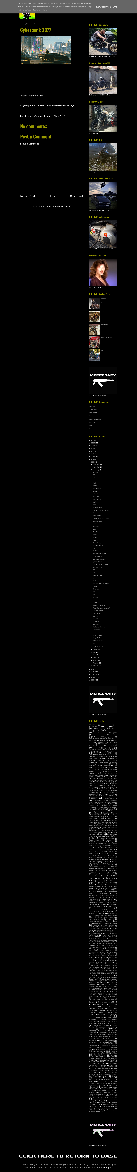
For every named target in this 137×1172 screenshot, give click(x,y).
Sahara (98, 999)
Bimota (113, 753)
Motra (100, 943)
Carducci (93, 778)
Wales (110, 1089)
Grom (96, 856)
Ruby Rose (114, 996)
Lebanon (113, 904)
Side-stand (100, 1012)
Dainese (113, 800)
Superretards (104, 1045)
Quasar (113, 977)
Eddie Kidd (108, 822)
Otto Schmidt (113, 959)
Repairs (104, 982)
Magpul (112, 913)
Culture (111, 796)
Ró (101, 988)
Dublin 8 (101, 818)
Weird (106, 1092)
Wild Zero (96, 475)
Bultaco (99, 769)
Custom (93, 798)
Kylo (94, 570)
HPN (103, 870)
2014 (93, 677)
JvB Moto (101, 892)
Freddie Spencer (94, 842)
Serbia (109, 1008)
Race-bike (93, 979)
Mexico (106, 928)
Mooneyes (92, 936)
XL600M (101, 1102)
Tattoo (114, 1053)
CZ (94, 800)
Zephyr (99, 1108)
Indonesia (95, 883)
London (105, 908)
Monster (104, 935)
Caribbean (100, 778)
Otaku (104, 959)
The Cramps (101, 1058)
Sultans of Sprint (95, 1043)
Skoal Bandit (111, 1017)
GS (102, 856)
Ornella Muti (97, 959)
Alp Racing (98, 738)
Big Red (95, 502)
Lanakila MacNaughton (107, 901)
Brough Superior (94, 764)
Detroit (94, 807)
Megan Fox (97, 923)
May (94, 655)
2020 (93, 456)
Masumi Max (103, 917)
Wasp (99, 1092)
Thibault (101, 1060)
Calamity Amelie (109, 772)
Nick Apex (98, 954)
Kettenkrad (92, 895)
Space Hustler (97, 499)
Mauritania (92, 921)
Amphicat (110, 738)
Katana (114, 892)
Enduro (105, 827)
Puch (99, 975)
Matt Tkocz (93, 919)
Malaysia (103, 915)
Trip (101, 1070)
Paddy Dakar (102, 960)
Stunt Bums (102, 1040)
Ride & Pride (113, 986)
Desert (105, 806)
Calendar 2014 (94, 773)
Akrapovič (112, 737)
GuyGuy (99, 857)
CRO (96, 796)
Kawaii (96, 894)
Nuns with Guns (97, 567)
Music (91, 949)
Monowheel (94, 935)
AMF (104, 738)
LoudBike (98, 910)
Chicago (108, 783)
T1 (93, 1051)
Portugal (91, 969)
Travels (98, 1068)
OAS (105, 957)
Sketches (101, 1017)
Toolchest (103, 1065)
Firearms (101, 834)
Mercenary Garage (110, 923)
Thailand (91, 1058)
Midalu (99, 930)
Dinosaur (104, 811)
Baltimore (100, 749)
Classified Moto (104, 789)
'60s (93, 727)
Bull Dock (111, 768)
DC (95, 804)
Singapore (104, 1016)
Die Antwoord (99, 809)
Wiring (106, 1097)
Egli (98, 824)
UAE (101, 1076)
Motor (98, 942)
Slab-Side (92, 1019)
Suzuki (114, 1046)
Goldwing (92, 852)
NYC (99, 957)
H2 (104, 857)
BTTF (97, 766)
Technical (91, 1057)
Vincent (111, 1085)
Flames (107, 836)
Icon (108, 876)
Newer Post (27, 196)
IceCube (91, 876)
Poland (97, 967)
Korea (112, 897)
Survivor (95, 537)
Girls (96, 847)
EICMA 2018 (96, 621)
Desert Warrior (97, 507)
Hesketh (94, 865)
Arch (93, 742)
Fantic (91, 832)
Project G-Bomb (96, 970)
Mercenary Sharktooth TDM (108, 927)
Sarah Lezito (104, 1002)
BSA (112, 764)
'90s (115, 727)
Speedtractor (102, 1027)
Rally (92, 981)
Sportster (103, 1029)
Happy (111, 857)
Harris (108, 859)
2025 (93, 443)
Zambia (91, 1108)
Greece (91, 856)
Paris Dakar (107, 962)
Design (115, 805)
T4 (107, 1051)
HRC (110, 870)
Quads (106, 977)
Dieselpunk (110, 809)
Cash (94, 540)
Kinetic (112, 895)
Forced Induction (94, 840)
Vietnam (103, 1085)
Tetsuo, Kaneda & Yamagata (101, 564)
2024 (93, 445)
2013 (93, 680)
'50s (115, 725)
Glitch (94, 529)
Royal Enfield (93, 996)
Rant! (112, 981)
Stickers (102, 1032)
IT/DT (98, 884)
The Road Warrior (98, 610)
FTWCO (104, 842)
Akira (103, 737)
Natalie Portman (110, 950)
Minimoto (96, 597)
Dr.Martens (94, 816)
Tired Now (96, 532)
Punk (110, 975)
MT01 (102, 945)
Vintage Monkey (105, 1087)
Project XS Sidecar (111, 973)
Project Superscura (97, 973)
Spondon (91, 1029)
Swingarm (114, 1047)
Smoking (114, 1019)
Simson (112, 1014)
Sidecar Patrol (97, 488)
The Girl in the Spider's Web (101, 518)
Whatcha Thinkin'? (101, 1094)
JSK (96, 892)
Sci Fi (63, 116)
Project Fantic (113, 969)
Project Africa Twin (101, 969)
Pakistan (112, 960)
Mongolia (114, 933)
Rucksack (93, 998)
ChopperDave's (112, 785)
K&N (108, 892)
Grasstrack (105, 854)
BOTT (109, 760)
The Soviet (92, 1060)
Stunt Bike (92, 1040)
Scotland (112, 1004)
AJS (98, 737)
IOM (114, 883)
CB (104, 780)
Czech (99, 800)
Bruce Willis (105, 764)
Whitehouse (111, 1095)
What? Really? (97, 543)
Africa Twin (113, 735)
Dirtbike (114, 811)
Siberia (91, 1012)
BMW (115, 756)
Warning (91, 1092)
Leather (103, 904)
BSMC (90, 766)
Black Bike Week (99, 754)
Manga (91, 917)
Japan (99, 886)
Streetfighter (112, 1034)
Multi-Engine (103, 947)
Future (98, 843)
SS (93, 578)
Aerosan (104, 733)
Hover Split (96, 496)
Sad (90, 999)
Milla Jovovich (107, 930)
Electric (107, 825)
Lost (94, 594)
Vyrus (105, 1089)
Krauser (96, 899)
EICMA (110, 824)
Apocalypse (104, 740)
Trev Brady (107, 1068)
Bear (113, 749)
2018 (93, 462)
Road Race (108, 988)
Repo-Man (111, 982)
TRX (109, 1072)
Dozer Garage (113, 814)
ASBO (107, 742)
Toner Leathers (112, 1063)
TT (114, 1072)
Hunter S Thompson (111, 872)
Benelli (98, 751)
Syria (103, 1049)
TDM (95, 1055)
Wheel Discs (113, 1094)
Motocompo (111, 940)
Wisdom (114, 1097)
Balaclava (91, 749)
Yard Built (106, 1104)
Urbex (113, 1078)
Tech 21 (95, 619)
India (107, 881)
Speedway (111, 1027)
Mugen (91, 947)
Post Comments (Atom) (59, 206)
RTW (107, 996)
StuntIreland (102, 1042)
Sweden (96, 1047)
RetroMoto (112, 985)
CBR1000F (107, 782)
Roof (102, 994)
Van (90, 1082)
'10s (96, 725)
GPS (110, 852)
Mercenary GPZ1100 (100, 925)
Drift (115, 816)
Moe (99, 933)
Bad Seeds (97, 748)
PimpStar (107, 965)
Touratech (92, 1067)
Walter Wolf (111, 1090)
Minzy (107, 932)
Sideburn (91, 416)
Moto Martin (92, 940)
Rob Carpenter (112, 989)
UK (106, 1076)
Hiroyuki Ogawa (93, 866)
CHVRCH (92, 789)
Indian (115, 881)
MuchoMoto (110, 945)
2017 (93, 669)
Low (105, 910)
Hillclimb (112, 865)
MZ (90, 950)
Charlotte (95, 581)
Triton (106, 1070)
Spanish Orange (97, 562)
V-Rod (105, 1080)
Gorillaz (99, 852)
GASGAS (93, 845)
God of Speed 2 (97, 521)
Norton (104, 955)
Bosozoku (100, 760)
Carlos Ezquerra (97, 635)
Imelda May (100, 881)
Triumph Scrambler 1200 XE (101, 510)
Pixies (113, 965)
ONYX (90, 959)
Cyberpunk (39, 116)
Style (110, 1042)
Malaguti (97, 915)
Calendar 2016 (93, 775)
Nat (102, 950)
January (95, 665)
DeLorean (96, 589)
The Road (111, 1058)
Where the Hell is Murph (99, 1095)
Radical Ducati (113, 979)
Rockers (111, 991)
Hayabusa (105, 861)
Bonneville (110, 758)
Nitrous (112, 954)
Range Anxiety (102, 981)
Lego (104, 906)
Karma (102, 311)
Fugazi (112, 842)
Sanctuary (92, 1002)
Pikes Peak (99, 965)
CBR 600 (98, 782)
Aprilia (115, 740)
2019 (93, 459)
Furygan (91, 843)
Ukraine (114, 1076)
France (108, 840)
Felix (103, 832)
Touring (101, 1067)
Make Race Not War (99, 605)
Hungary (100, 872)
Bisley (90, 754)
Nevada (102, 952)
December (96, 464)
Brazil (94, 762)
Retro (101, 985)
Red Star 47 (96, 613)
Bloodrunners (95, 756)
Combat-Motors (112, 790)
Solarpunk (102, 1021)
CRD (90, 796)
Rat (90, 983)
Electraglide (99, 825)
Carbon (108, 777)
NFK (90, 425)
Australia (100, 746)
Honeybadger (103, 868)
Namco (95, 491)
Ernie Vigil (114, 827)
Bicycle (115, 751)
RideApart (95, 988)
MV (99, 949)
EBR (109, 820)
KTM (102, 899)
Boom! (95, 534)
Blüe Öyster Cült (105, 756)
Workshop (98, 1101)
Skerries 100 (92, 1017)
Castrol (108, 778)
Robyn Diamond (96, 991)
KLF (101, 897)
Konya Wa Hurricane (99, 638)
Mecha (106, 921)
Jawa (90, 888)
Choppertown (96, 787)
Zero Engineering (109, 1108)
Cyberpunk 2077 (98, 556)
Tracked (110, 1067)
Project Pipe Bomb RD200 (96, 972)
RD (98, 982)
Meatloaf (99, 921)
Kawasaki (104, 894)
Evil (94, 477)
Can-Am (94, 777)
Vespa (115, 1081)
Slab (94, 643)
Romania (96, 994)
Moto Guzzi (109, 938)
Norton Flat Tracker (106, 337)
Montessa (112, 935)
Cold (102, 790)
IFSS (99, 878)
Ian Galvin (112, 874)
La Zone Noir (93, 412)
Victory (95, 1085)
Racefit (103, 979)
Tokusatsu (110, 1061)
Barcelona (96, 624)
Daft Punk (105, 800)
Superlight (109, 1043)
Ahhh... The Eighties (99, 559)
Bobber (101, 758)
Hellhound (96, 526)
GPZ (115, 852)
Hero (115, 863)
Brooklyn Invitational (109, 762)
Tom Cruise (100, 1063)
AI (92, 737)
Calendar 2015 (108, 773)
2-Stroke (97, 729)
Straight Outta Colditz (99, 553)
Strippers (95, 1038)
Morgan (107, 936)
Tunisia (91, 1074)
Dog (105, 814)
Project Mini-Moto (109, 970)
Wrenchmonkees (112, 1101)
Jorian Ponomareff (106, 890)
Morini (113, 936)
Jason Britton (111, 886)
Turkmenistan (106, 1074)
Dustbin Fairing (100, 820)
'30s (106, 725)
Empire (114, 825)
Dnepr (115, 813)
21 (93, 480)
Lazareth (114, 902)
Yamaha (95, 1104)
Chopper (100, 785)
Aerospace (113, 733)
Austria (109, 746)
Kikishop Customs (103, 895)
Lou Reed (91, 910)
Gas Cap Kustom (112, 843)
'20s (101, 725)
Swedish (105, 1047)
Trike (94, 1070)
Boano (95, 758)
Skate (111, 1016)
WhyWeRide (92, 1097)
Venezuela (107, 1081)
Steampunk (92, 1032)
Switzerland (96, 1049)
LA (116, 899)
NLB (90, 955)
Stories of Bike (99, 1034)
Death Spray (103, 804)
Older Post (76, 196)
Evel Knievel (106, 829)
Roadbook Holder (100, 989)
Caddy (94, 483)
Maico (90, 915)
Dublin (94, 818)
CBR (90, 782)
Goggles (109, 850)
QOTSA (100, 977)
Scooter (100, 1005)
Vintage (92, 1087)
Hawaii (93, 861)
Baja (112, 748)
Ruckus (95, 485)
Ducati (109, 819)
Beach (107, 749)
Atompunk (111, 744)
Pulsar (104, 975)
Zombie (92, 1110)
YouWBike (92, 422)
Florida (103, 838)
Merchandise (96, 928)
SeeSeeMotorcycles (97, 1008)
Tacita (113, 1051)
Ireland (91, 884)
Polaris (104, 967)
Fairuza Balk (110, 830)
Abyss (94, 524)
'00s (90, 725)
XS (107, 1102)
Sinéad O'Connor (94, 1016)
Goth (104, 852)
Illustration (111, 878)
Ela (94, 548)
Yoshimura (94, 1106)
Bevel (108, 751)
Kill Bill (95, 551)
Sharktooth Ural (97, 575)
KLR (106, 897)
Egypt (103, 824)
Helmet (95, 863)
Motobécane (102, 940)
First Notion (92, 836)
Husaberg (94, 874)
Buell (115, 766)
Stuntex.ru (112, 1040)
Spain (99, 1025)
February (96, 663)
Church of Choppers (95, 419)
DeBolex (112, 804)
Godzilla (99, 850)
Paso (115, 962)
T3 (102, 1051)
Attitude (91, 746)
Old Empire (112, 957)
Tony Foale (94, 1065)
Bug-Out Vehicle (99, 768)
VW (98, 1089)
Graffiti (96, 854)
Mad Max (101, 913)
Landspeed (92, 902)
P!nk (93, 960)
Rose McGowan (110, 994)
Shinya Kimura (110, 1010)
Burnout (106, 769)
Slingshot (104, 1019)
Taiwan (91, 1053)
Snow (94, 1021)
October (95, 470)
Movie (93, 945)
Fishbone (100, 836)
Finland (93, 834)
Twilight (95, 602)
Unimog (94, 1078)
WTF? (102, 350)
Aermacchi (96, 733)
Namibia (96, 950)
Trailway (91, 1068)
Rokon (101, 993)
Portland (111, 967)
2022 (93, 451)
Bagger (106, 748)
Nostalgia (92, 957)
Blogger (108, 1167)
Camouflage (113, 775)
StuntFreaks (92, 1042)
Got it (116, 6)
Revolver (95, 513)
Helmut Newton (107, 863)
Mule (96, 947)
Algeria (91, 738)
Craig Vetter (111, 794)
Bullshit (91, 769)
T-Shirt (114, 1049)
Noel (96, 955)
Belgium (91, 751)
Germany (100, 845)
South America (102, 1023)
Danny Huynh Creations (96, 802)
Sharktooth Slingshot (99, 627)
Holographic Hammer (108, 866)
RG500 (105, 986)
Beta (103, 751)
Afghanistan (97, 735)
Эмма (94, 632)
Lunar (108, 911)
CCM (96, 783)
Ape (95, 740)
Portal (94, 505)
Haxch (98, 861)
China (90, 785)
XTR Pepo (92, 406)
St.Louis (102, 1030)
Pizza (90, 967)
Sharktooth (96, 1010)
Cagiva (100, 772)
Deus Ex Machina (103, 807)
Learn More (103, 6)
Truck (102, 1072)
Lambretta (95, 901)
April (94, 657)
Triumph (114, 1070)
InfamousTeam (105, 883)
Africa (104, 735)
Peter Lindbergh (111, 964)
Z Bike (111, 1106)
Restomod (92, 985)
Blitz (115, 754)
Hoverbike (104, 298)
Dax (90, 804)
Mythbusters (111, 949)
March (95, 660)
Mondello (106, 933)
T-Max (108, 1049)
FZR (105, 843)
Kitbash (92, 897)
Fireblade (112, 834)
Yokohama (114, 1104)
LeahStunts (94, 904)
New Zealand (111, 952)
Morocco (91, 938)
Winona (100, 1097)
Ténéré (99, 1057)
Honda (91, 868)
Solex (109, 1021)
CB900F (111, 780)
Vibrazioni (114, 1083)
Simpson (103, 1014)
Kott (90, 899)
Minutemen (100, 932)
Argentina (100, 742)
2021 (93, 454)
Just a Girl (96, 616)
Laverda (107, 902)
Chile (113, 783)
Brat (115, 760)
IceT (103, 876)
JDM (103, 888)
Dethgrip (95, 472)
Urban (106, 1078)
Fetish (109, 832)
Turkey (98, 1074)
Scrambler (93, 1007)
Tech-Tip (112, 1055)
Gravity (113, 854)
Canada (101, 777)
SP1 (95, 1025)
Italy (104, 884)
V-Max (99, 1080)
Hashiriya (114, 859)
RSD (101, 996)
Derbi (98, 805)
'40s (111, 725)
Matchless (112, 917)
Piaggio (91, 965)
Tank (97, 1053)
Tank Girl (105, 1053)
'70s (99, 727)
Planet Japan (93, 429)
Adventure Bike (111, 731)
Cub (102, 796)
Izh (110, 884)
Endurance (95, 827)
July (94, 652)
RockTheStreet (93, 993)
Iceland (97, 876)
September (96, 647)
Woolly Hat (101, 1099)
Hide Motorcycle (103, 865)
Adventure (98, 731)
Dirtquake (96, 813)
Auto (30, 116)
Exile (103, 830)
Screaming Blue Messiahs (109, 1007)
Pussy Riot (92, 977)
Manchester (111, 915)
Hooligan (111, 868)
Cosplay (91, 794)
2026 (93, 440)
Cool (94, 572)
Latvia (101, 902)
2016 (93, 672)
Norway (112, 955)
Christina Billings (109, 787)
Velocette (100, 1081)
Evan (94, 829)
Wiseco (94, 1099)
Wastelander (104, 324)
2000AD (108, 729)
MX (103, 949)
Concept (95, 792)
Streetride (114, 1036)
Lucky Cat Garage (99, 911)
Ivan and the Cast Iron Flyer (101, 583)
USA (90, 1080)
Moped (99, 936)
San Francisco (109, 999)
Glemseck (111, 847)
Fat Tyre (97, 832)
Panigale (91, 962)
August (95, 649)
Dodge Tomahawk (96, 814)
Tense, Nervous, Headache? (101, 608)
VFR (93, 1083)
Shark (115, 1008)
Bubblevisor (106, 766)
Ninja (105, 954)
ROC (105, 991)
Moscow (100, 938)
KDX (114, 894)
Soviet (114, 1023)
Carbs (115, 777)
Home (52, 196)
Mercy (94, 600)
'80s (107, 727)
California (103, 775)
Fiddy (115, 832)
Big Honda (95, 753)
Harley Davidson (95, 859)
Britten (100, 762)
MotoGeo (92, 942)
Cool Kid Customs (109, 792)
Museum (112, 947)
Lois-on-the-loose (95, 908)
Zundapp (103, 1110)
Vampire (112, 1080)
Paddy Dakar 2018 (98, 640)
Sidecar (92, 1014)
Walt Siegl (101, 1090)
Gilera (107, 845)
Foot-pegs (111, 838)
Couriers (101, 794)
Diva (94, 591)
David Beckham (111, 802)
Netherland (92, 952)
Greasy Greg (93, 409)
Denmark (91, 805)
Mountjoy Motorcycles (111, 943)
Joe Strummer (93, 890)
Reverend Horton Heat (95, 986)
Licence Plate (113, 906)
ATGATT (101, 744)
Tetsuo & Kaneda (98, 494)
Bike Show (105, 753)
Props (93, 975)
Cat (98, 780)
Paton (93, 964)
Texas (105, 1057)
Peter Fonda (100, 964)
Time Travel (110, 1060)
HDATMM (114, 861)
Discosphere (106, 813)
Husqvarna (103, 874)
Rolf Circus (108, 993)
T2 (98, 1051)
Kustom (109, 899)
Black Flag (109, 754)
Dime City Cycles (94, 811)
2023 (93, 448)
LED (90, 906)
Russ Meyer (109, 998)
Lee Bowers (97, 906)
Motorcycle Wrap (109, 942)
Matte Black (53, 116)
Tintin (90, 1061)
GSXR (108, 856)
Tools (112, 1065)
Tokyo (91, 1063)
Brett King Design (98, 545)
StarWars (110, 1030)
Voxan (93, 1089)
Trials (115, 1068)
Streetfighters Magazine (101, 1036)
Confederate (96, 630)
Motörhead (92, 943)
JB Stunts (97, 888)
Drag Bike (104, 816)
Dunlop (91, 820)
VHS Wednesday (102, 1083)
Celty (101, 783)
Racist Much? (97, 515)
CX (105, 798)
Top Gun (95, 586)
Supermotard (93, 1045)
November (96, 467)
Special (107, 1025)
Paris (99, 962)
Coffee (97, 790)
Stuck (103, 1038)
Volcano (114, 1087)
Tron (95, 1072)
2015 (93, 674)
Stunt (110, 1038)
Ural (100, 1078)
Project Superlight (112, 972)
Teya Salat (112, 1057)
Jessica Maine (111, 888)
